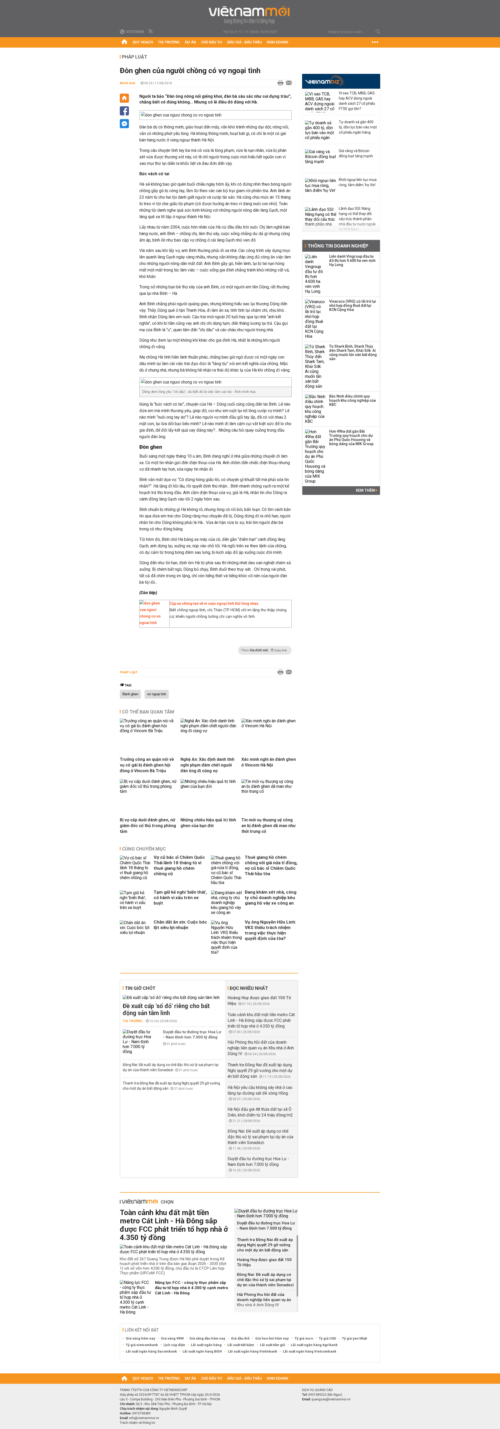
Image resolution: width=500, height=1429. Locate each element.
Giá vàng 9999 (172, 1338)
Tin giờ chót (140, 988)
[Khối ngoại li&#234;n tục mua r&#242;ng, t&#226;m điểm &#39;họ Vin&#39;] (320, 188)
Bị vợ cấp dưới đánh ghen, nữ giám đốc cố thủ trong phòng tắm (148, 825)
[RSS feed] (151, 31)
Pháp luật (134, 57)
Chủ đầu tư (211, 42)
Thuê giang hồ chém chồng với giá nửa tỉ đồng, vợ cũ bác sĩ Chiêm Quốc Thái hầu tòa (271, 865)
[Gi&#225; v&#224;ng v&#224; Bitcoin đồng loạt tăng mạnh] (320, 159)
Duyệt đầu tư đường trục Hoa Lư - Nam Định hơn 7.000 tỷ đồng (192, 1035)
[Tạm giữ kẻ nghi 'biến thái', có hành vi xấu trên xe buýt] (135, 902)
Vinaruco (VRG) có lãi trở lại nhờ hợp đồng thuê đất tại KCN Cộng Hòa (352, 305)
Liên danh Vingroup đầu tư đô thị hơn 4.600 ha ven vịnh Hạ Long (352, 260)
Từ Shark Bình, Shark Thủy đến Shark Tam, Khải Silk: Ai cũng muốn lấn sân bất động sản (353, 352)
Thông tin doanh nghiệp (338, 246)
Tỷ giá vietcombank (142, 1345)
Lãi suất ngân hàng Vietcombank (309, 1351)
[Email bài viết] (287, 83)
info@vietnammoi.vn (144, 1418)
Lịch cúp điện (174, 1345)
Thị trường (169, 42)
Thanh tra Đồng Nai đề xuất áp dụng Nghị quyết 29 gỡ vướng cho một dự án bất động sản (260, 1070)
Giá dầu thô (240, 1338)
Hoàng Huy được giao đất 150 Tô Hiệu (264, 1262)
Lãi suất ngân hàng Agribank (314, 1345)
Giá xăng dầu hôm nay (207, 1338)
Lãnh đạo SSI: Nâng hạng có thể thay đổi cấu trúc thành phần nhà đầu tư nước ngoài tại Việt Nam (357, 218)
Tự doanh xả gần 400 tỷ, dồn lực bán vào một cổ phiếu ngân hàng (358, 127)
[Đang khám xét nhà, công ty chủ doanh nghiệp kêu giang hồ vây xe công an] (226, 902)
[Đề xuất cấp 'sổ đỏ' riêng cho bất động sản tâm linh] (173, 997)
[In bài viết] (279, 83)
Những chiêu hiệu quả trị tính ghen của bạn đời (208, 822)
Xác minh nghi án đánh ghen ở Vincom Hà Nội (268, 762)
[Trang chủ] (124, 42)
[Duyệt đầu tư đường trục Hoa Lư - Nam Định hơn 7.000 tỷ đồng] (138, 1041)
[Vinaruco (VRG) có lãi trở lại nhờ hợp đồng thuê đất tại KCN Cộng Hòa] (315, 319)
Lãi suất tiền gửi (272, 1345)
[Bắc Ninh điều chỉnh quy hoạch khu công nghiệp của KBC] (315, 409)
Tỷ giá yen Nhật (354, 1338)
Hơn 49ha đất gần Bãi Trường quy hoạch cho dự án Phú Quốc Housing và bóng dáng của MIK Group (351, 437)
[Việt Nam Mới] (250, 15)
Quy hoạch (143, 42)
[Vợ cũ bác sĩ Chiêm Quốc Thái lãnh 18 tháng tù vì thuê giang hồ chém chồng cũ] (135, 870)
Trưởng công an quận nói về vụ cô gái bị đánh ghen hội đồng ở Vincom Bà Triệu (147, 765)
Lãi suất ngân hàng (206, 1345)
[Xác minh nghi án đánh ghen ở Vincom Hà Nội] (269, 725)
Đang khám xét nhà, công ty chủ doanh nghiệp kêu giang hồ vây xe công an (270, 897)
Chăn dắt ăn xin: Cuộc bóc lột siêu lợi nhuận (180, 924)
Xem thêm (366, 490)
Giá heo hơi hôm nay (272, 1338)
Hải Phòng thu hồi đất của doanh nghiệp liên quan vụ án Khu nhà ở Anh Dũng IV (261, 1048)
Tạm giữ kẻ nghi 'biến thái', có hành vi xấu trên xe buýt (180, 897)
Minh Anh (127, 83)
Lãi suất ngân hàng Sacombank (151, 1351)
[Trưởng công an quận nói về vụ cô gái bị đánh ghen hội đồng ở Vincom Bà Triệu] (148, 730)
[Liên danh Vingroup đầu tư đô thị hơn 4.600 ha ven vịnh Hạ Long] (315, 274)
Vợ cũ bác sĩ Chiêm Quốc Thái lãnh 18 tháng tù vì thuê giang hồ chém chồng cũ (179, 865)
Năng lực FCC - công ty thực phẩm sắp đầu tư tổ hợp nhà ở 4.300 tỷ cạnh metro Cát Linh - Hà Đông (191, 1287)
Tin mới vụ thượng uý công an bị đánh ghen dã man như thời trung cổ (268, 825)
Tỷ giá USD (327, 1338)
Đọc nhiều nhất (249, 988)
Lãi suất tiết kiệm (240, 1345)
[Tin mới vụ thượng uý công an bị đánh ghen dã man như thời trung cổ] (269, 791)
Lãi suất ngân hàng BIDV (202, 1351)
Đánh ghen (130, 694)
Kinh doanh (277, 42)
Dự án (190, 42)
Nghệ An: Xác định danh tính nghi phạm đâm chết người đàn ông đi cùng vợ (207, 765)
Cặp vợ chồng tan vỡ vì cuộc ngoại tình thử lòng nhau (214, 603)
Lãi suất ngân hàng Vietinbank (252, 1351)
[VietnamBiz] (325, 80)
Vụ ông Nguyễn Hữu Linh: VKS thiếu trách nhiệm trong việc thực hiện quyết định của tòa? (270, 930)
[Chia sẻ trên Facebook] (124, 110)
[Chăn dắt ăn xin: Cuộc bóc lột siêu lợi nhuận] (135, 937)
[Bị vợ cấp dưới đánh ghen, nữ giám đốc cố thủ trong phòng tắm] (148, 791)
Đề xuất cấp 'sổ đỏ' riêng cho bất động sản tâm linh (166, 1010)
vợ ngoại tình (156, 694)
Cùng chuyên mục (144, 849)
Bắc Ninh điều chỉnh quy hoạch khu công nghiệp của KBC (352, 400)
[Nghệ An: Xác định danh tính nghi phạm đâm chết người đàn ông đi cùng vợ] (208, 730)
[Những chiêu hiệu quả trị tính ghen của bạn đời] (208, 786)
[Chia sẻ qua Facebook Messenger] (124, 123)
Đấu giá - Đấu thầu (244, 42)
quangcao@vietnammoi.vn (331, 1399)
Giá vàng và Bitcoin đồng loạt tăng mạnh (356, 153)
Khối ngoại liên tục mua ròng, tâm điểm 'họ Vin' (358, 182)
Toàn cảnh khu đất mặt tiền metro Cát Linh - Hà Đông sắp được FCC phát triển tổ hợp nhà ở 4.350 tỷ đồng (261, 1020)
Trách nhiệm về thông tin (137, 1423)
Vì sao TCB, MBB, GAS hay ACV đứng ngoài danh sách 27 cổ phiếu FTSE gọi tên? (357, 101)
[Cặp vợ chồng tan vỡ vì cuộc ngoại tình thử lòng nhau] (153, 623)
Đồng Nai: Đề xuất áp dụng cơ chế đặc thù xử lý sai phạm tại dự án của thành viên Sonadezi (260, 1137)
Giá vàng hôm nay (140, 1338)
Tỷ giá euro (304, 1338)
